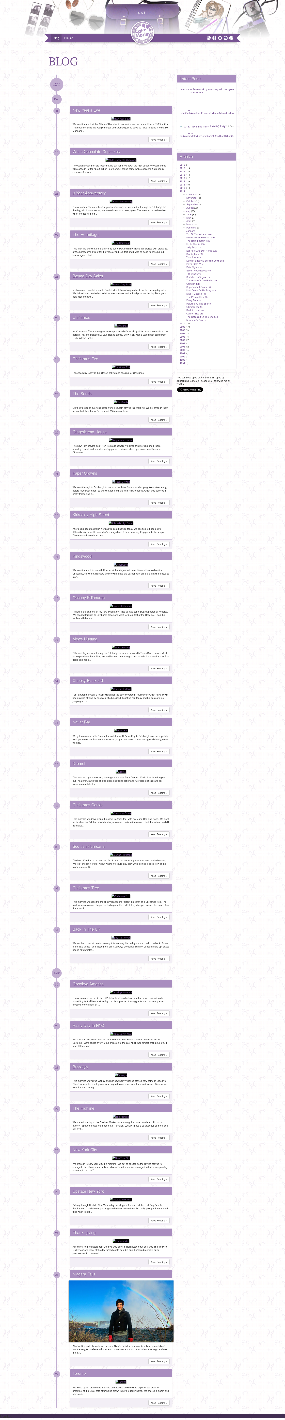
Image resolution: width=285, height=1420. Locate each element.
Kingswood (82, 556)
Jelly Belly (193, 247)
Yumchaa (193, 257)
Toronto (79, 1373)
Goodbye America (88, 984)
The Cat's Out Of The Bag (202, 316)
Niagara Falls (84, 1274)
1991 (182, 363)
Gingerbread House (90, 431)
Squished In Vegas (198, 277)
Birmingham (195, 254)
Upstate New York (88, 1191)
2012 (182, 187)
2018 (182, 168)
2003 (182, 346)
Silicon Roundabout (198, 270)
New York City (85, 1149)
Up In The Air (195, 244)
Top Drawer (194, 273)
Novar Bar (81, 722)
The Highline (83, 1108)
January (190, 230)
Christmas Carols (88, 804)
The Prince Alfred (197, 297)
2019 (182, 164)
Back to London (196, 310)
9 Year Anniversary (89, 193)
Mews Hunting (85, 639)
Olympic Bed (194, 307)
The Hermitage (85, 234)
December (191, 194)
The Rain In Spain (198, 240)
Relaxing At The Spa (198, 303)
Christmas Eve (85, 358)
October (190, 201)
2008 (182, 330)
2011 (57, 84)
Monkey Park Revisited (200, 237)
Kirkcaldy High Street (91, 514)
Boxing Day (222, 126)
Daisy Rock (194, 300)
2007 (182, 333)
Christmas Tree (86, 887)
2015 (182, 178)
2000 (182, 356)
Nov (56, 973)
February (191, 227)
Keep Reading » (159, 139)
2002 (182, 349)
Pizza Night (194, 264)
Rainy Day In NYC (88, 1025)
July (188, 211)
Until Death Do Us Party (201, 290)
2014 (182, 181)
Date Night (194, 267)
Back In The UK (86, 929)
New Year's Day (196, 320)
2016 (182, 174)
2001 (182, 353)
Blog (56, 38)
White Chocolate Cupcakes (96, 151)
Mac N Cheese (196, 293)
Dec (56, 99)
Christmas (81, 317)
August (190, 207)
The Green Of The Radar (201, 280)
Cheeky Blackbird (88, 680)
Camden (193, 283)
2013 (182, 184)
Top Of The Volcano (199, 234)
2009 (182, 326)
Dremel (79, 763)
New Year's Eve (86, 110)
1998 (182, 359)
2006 (182, 336)
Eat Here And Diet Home (201, 250)
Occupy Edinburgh (89, 597)
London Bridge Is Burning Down (205, 260)
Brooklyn (80, 1067)
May (188, 217)
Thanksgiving (84, 1232)
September (192, 204)
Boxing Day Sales (88, 276)
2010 (182, 323)
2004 (182, 343)
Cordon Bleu (194, 313)
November (191, 197)
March (189, 224)
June (188, 214)
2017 (182, 171)
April (188, 221)
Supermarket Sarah (198, 287)
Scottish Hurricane (89, 846)
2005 (182, 340)
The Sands (82, 393)
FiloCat (68, 38)
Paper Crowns (85, 473)
